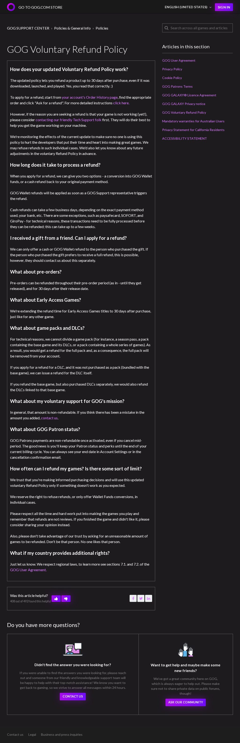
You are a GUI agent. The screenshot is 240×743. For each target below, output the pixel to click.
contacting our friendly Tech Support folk (68, 119)
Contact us (73, 696)
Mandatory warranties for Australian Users (193, 121)
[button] (56, 598)
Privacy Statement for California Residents (193, 130)
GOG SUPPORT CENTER (28, 28)
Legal (32, 734)
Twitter (140, 598)
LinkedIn (148, 598)
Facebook (133, 598)
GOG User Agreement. (28, 569)
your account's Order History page (90, 97)
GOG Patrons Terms (177, 86)
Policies (102, 28)
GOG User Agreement (178, 60)
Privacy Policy (172, 69)
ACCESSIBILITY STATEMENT (184, 138)
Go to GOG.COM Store (40, 7)
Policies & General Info (72, 28)
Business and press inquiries (61, 734)
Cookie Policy (172, 78)
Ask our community (185, 702)
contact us (49, 418)
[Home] (11, 7)
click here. (121, 103)
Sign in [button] (224, 7)
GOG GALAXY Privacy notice (183, 104)
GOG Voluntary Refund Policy (184, 112)
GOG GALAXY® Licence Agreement (189, 95)
